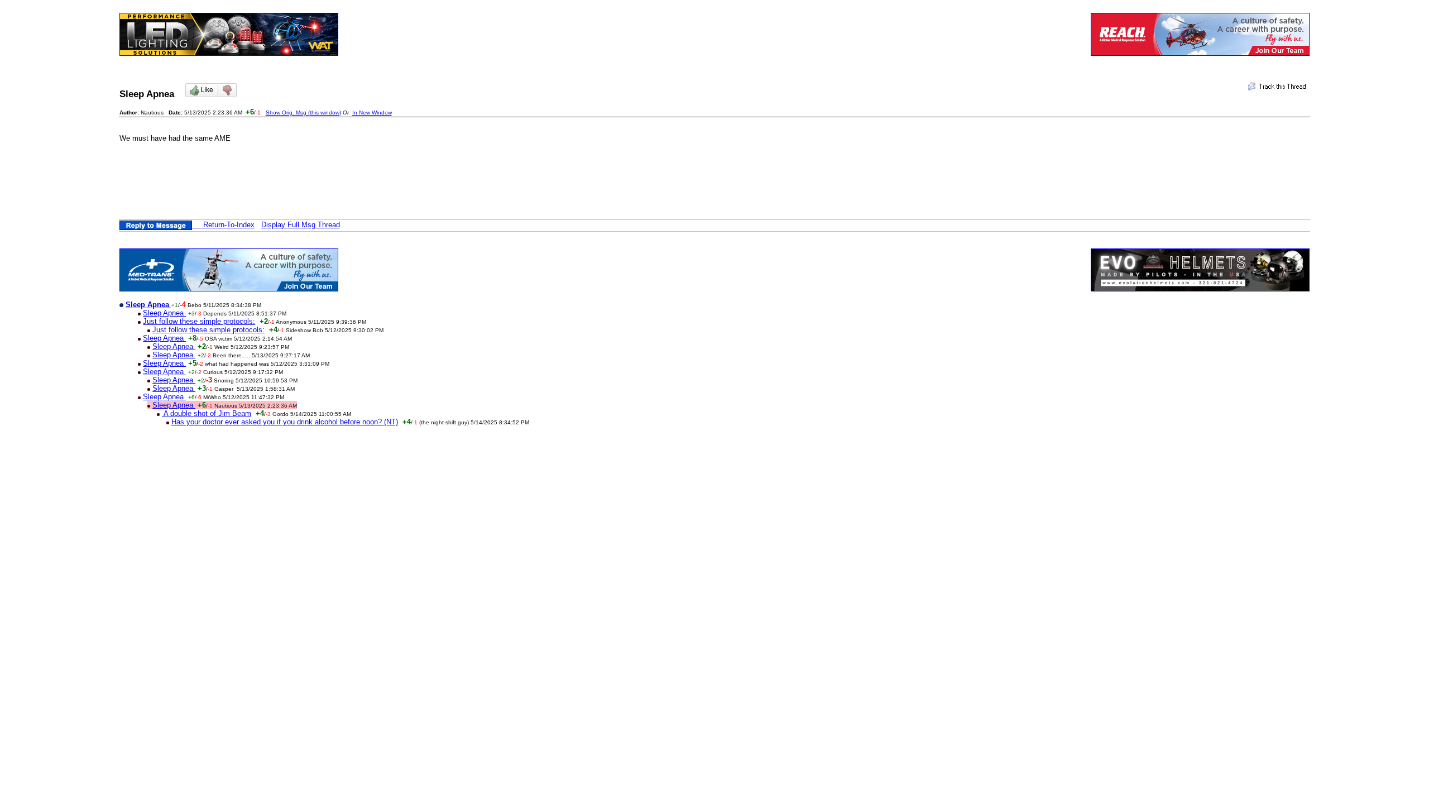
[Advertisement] (322, 183)
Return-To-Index (229, 225)
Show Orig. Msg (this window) (303, 112)
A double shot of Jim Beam (206, 413)
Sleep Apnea (164, 313)
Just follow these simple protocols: (199, 321)
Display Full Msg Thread (300, 225)
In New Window (372, 112)
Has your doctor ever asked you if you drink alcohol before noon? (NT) (284, 422)
